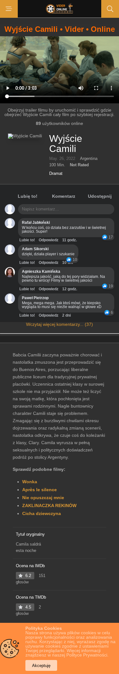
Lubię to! (27, 196)
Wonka (29, 481)
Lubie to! (27, 240)
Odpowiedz (48, 240)
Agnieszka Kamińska (41, 271)
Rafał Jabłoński (36, 222)
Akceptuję (41, 665)
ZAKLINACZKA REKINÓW (49, 505)
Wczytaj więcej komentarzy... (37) (59, 324)
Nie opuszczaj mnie (43, 497)
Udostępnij (100, 196)
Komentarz (63, 196)
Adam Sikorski (35, 249)
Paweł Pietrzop (35, 298)
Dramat (56, 173)
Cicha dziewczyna (41, 513)
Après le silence (39, 489)
